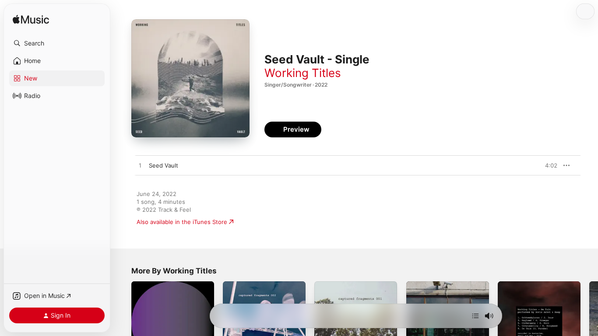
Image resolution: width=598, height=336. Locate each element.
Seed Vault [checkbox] (163, 165)
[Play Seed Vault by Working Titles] (140, 166)
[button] (57, 43)
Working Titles (302, 73)
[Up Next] (475, 316)
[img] (31, 20)
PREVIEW (547, 165)
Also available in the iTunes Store (182, 221)
